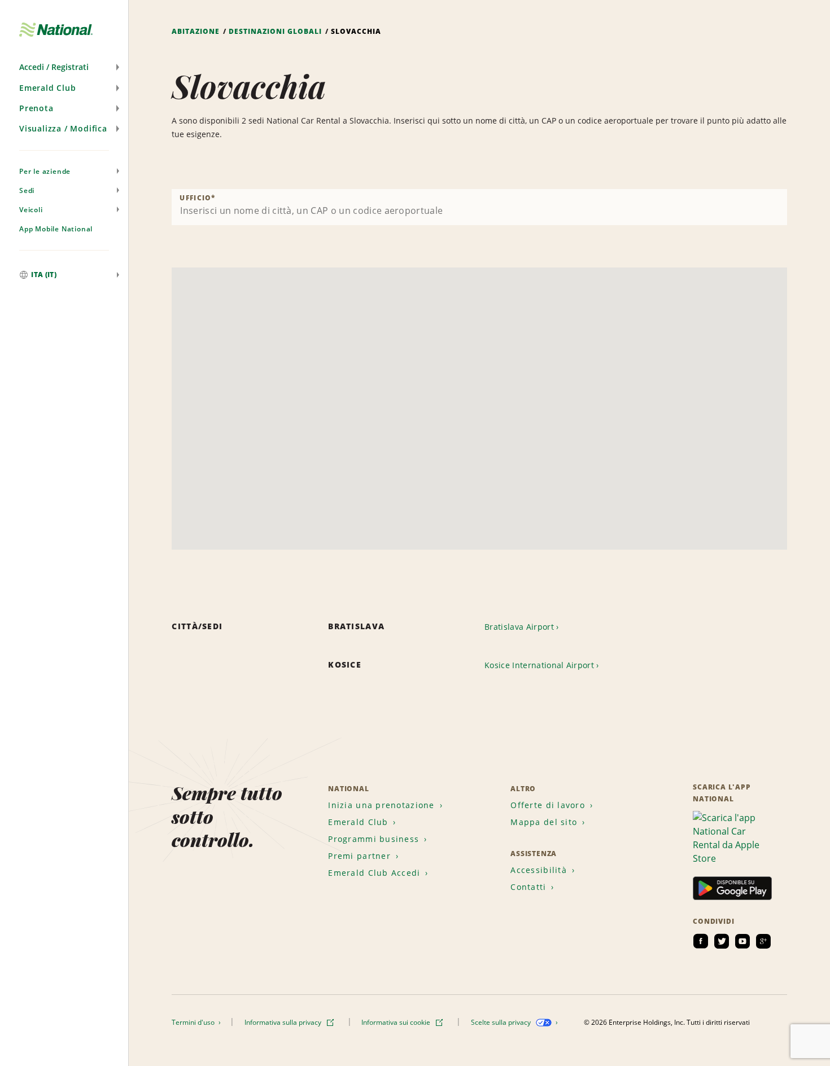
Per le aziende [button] (45, 171)
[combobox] (479, 207)
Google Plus (763, 941)
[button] (64, 67)
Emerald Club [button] (47, 87)
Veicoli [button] (31, 209)
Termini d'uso (194, 1022)
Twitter (721, 941)
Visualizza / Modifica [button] (63, 128)
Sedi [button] (26, 190)
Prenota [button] (36, 108)
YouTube (742, 941)
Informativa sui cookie (396, 1022)
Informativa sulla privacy (283, 1022)
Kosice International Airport (539, 665)
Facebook (701, 941)
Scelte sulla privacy (501, 1022)
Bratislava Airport (519, 626)
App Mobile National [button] (56, 229)
